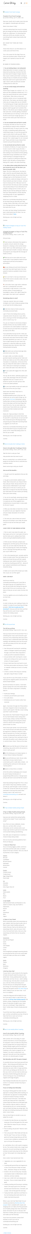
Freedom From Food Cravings (12, 16)
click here (12, 399)
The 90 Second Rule (9, 628)
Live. (25, 449)
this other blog (22, 988)
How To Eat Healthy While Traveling (13, 1033)
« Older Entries (7, 1233)
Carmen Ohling (9, 17)
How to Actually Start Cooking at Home (14, 448)
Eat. (23, 17)
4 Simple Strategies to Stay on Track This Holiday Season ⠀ (15, 232)
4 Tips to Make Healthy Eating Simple (14, 812)
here (15, 214)
